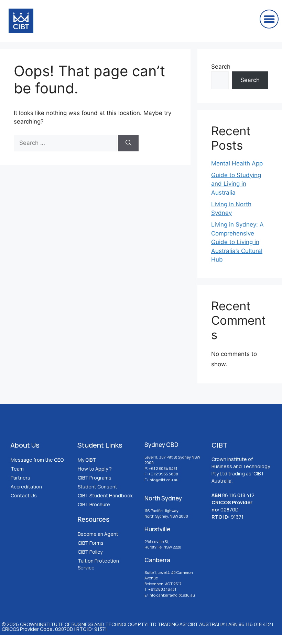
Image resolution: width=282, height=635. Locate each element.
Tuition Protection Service (98, 564)
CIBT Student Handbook (105, 495)
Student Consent (97, 486)
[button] (269, 19)
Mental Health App (237, 163)
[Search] (128, 143)
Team (17, 468)
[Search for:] (66, 142)
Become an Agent (98, 534)
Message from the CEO (37, 460)
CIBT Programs (94, 477)
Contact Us (24, 495)
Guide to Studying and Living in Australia (236, 184)
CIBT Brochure (94, 504)
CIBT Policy (90, 552)
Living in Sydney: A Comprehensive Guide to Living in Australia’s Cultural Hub (237, 242)
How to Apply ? (95, 468)
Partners (20, 477)
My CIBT (87, 460)
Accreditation (26, 486)
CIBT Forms (91, 543)
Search (220, 66)
